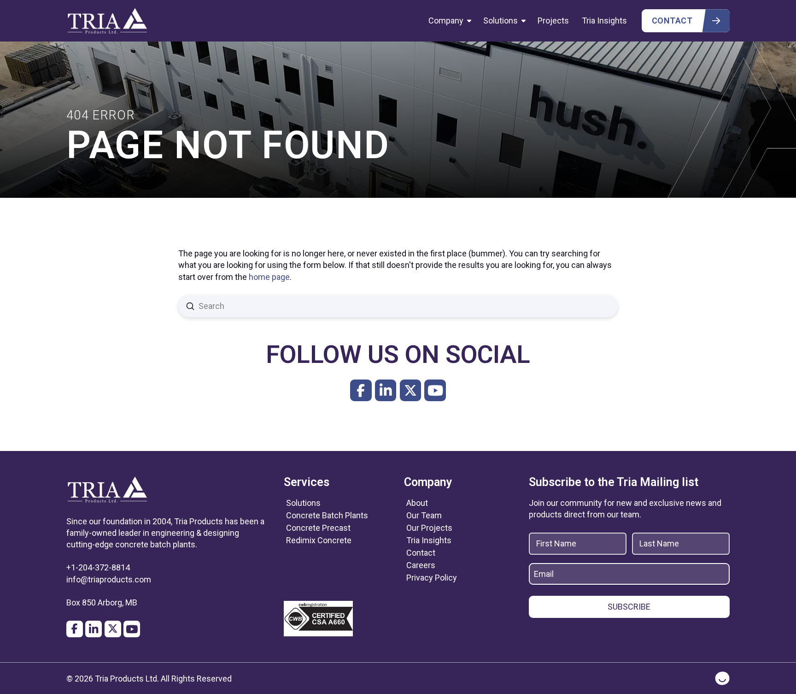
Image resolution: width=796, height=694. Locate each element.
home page (269, 277)
